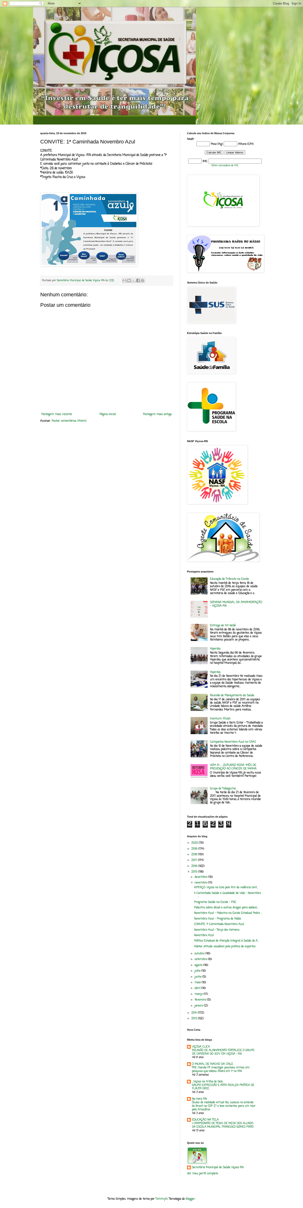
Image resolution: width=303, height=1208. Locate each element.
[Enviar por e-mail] (124, 280)
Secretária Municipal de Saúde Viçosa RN (218, 1168)
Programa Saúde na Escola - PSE (215, 902)
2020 (195, 843)
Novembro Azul (204, 935)
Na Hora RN (199, 1099)
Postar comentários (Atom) (69, 421)
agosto (199, 965)
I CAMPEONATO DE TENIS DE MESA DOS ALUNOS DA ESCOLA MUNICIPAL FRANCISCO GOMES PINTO (223, 1125)
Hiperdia (215, 649)
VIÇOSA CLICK (201, 1047)
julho (198, 971)
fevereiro (201, 1000)
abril (198, 988)
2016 (194, 866)
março (199, 994)
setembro (201, 959)
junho (198, 977)
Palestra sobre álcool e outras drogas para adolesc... (226, 908)
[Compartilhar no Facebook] (138, 280)
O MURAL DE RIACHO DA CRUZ (212, 1064)
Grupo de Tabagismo (223, 789)
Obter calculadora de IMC (225, 165)
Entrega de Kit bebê (223, 625)
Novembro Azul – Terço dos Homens (217, 930)
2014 (194, 1013)
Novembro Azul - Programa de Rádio (217, 919)
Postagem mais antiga (157, 414)
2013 (194, 1018)
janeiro (199, 1006)
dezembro (201, 877)
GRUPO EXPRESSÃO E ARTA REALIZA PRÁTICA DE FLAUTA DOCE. (223, 1087)
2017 (194, 860)
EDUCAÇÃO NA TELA (205, 1120)
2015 (194, 872)
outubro (200, 954)
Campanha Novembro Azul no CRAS (233, 742)
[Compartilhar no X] (133, 280)
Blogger (190, 1199)
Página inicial (107, 414)
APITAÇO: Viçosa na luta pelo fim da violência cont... (226, 887)
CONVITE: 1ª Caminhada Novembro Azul (219, 924)
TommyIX (162, 1199)
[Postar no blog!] (129, 280)
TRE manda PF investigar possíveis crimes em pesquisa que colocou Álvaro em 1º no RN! (221, 1069)
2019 (194, 849)
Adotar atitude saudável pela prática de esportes (225, 946)
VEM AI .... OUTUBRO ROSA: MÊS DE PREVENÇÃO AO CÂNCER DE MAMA (233, 767)
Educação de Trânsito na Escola (229, 579)
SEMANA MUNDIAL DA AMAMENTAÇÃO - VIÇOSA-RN (236, 604)
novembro (201, 883)
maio (198, 982)
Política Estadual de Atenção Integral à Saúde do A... (226, 941)
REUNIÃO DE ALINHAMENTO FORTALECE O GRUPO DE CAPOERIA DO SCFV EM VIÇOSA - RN (223, 1052)
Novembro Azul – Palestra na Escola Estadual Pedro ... (228, 913)
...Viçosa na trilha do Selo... (208, 1082)
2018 (194, 854)
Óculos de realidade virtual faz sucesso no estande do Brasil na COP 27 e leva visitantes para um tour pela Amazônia (224, 1106)
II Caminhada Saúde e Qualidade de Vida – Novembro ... (227, 895)
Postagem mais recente (56, 414)
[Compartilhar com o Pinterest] (142, 280)
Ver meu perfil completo (202, 1173)
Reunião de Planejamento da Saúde (232, 695)
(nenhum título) (220, 719)
